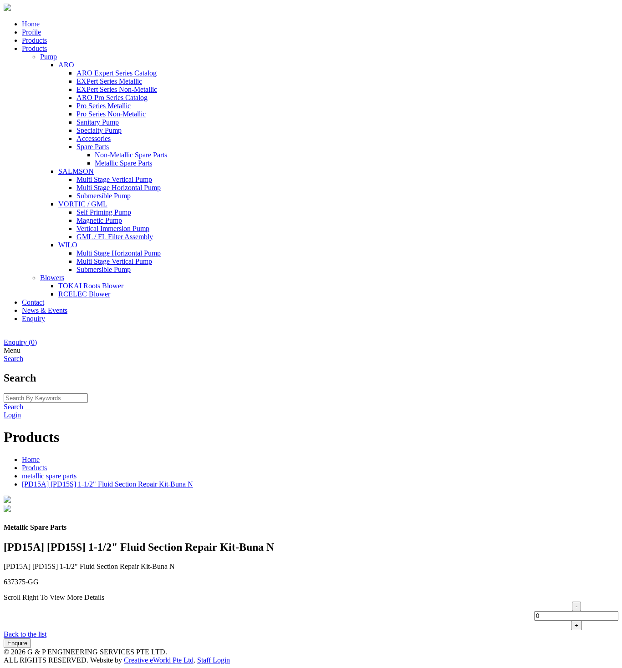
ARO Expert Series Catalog (116, 73)
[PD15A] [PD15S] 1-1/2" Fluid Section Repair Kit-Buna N (107, 484)
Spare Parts (92, 147)
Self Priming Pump (103, 212)
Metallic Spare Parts (123, 163)
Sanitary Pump (97, 122)
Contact (33, 302)
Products (34, 40)
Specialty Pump (99, 130)
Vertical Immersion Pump (112, 228)
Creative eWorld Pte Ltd (159, 660)
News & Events (44, 310)
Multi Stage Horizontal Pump (118, 187)
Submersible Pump (103, 196)
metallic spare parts (49, 476)
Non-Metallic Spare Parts (131, 155)
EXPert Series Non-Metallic (116, 89)
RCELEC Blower (84, 294)
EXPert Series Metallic (109, 81)
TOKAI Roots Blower (90, 286)
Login (12, 415)
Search (13, 407)
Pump (48, 56)
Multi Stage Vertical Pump (114, 179)
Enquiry (33, 318)
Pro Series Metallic (103, 106)
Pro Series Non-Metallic (111, 114)
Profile (31, 32)
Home (31, 24)
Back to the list (25, 634)
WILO (67, 245)
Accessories (93, 138)
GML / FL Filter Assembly (114, 237)
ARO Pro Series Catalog (112, 97)
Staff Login (213, 660)
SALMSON (76, 171)
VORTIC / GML (82, 204)
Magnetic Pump (99, 220)
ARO (66, 65)
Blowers (52, 277)
